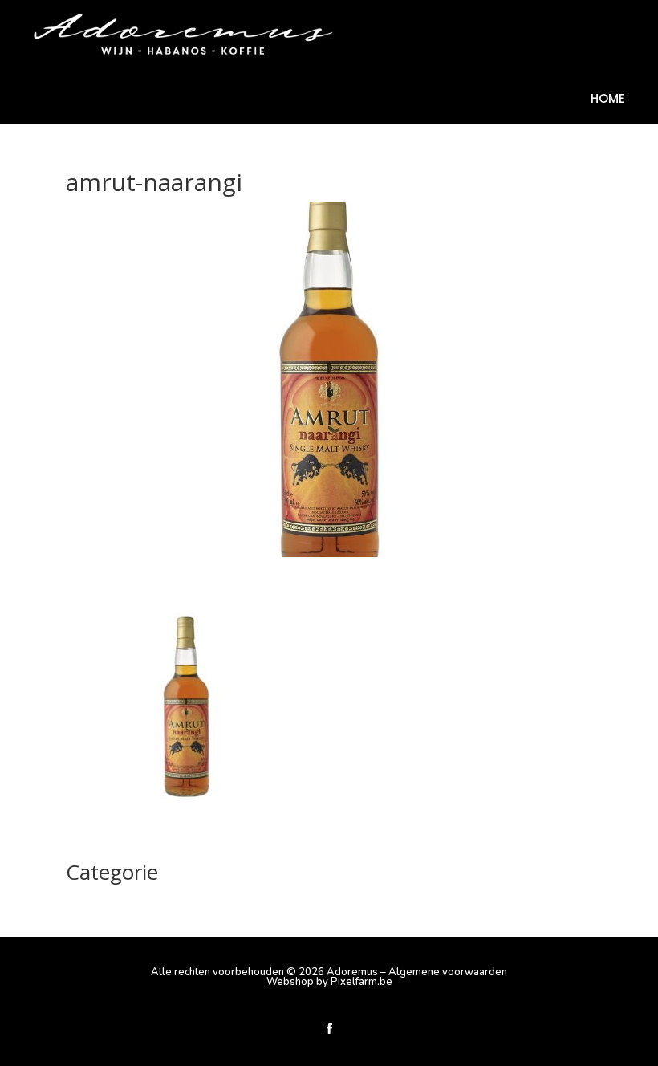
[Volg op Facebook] (329, 1029)
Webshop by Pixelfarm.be (329, 981)
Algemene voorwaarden (447, 972)
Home (608, 100)
